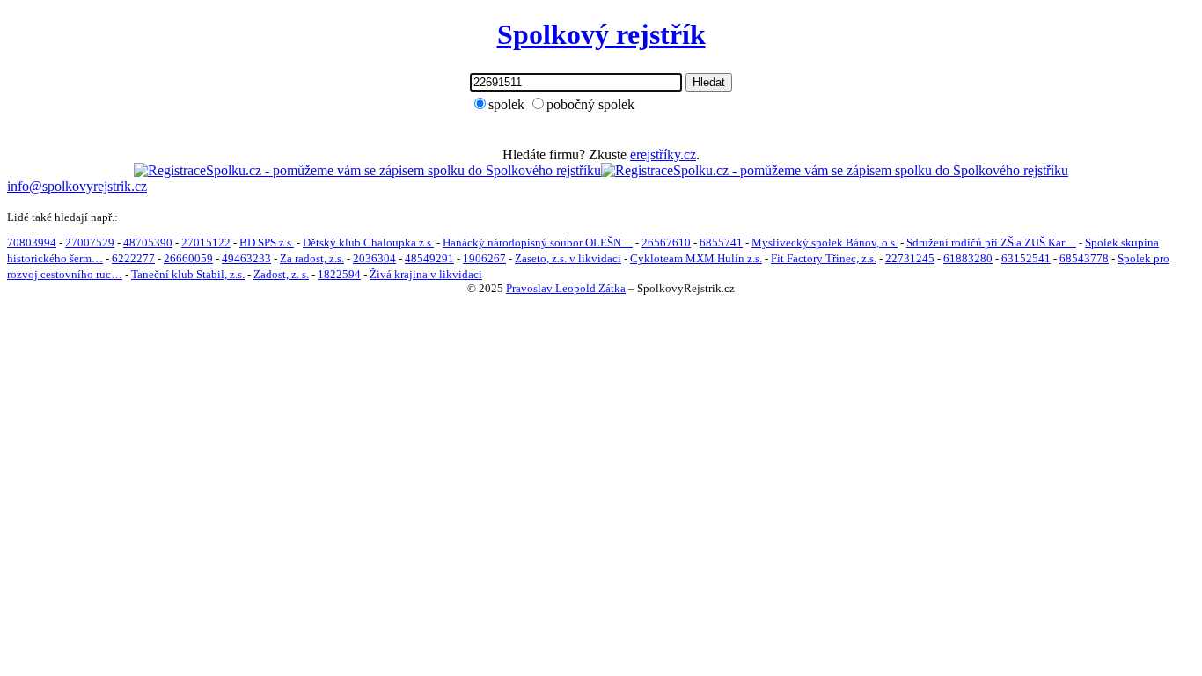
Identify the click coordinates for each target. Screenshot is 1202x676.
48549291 (429, 258)
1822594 (339, 274)
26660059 (188, 258)
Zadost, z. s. (281, 274)
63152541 (1026, 258)
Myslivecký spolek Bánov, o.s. (824, 242)
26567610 (666, 242)
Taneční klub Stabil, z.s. (188, 274)
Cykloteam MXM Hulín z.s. (696, 258)
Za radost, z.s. (312, 258)
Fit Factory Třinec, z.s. (823, 258)
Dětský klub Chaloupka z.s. (368, 242)
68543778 (1084, 258)
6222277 (133, 258)
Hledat (709, 82)
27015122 (206, 242)
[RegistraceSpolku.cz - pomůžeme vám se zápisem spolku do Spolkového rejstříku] (367, 170)
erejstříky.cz (663, 154)
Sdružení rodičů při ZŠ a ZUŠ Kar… (991, 242)
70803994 (31, 242)
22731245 (909, 258)
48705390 (147, 242)
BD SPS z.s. (266, 242)
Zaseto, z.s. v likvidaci (568, 258)
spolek (506, 104)
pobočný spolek (590, 104)
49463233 (246, 258)
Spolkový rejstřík (601, 34)
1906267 (484, 258)
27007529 (89, 242)
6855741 (721, 242)
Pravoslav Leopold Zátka (566, 288)
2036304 (374, 258)
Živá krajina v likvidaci (426, 274)
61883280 (968, 258)
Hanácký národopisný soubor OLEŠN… (538, 242)
